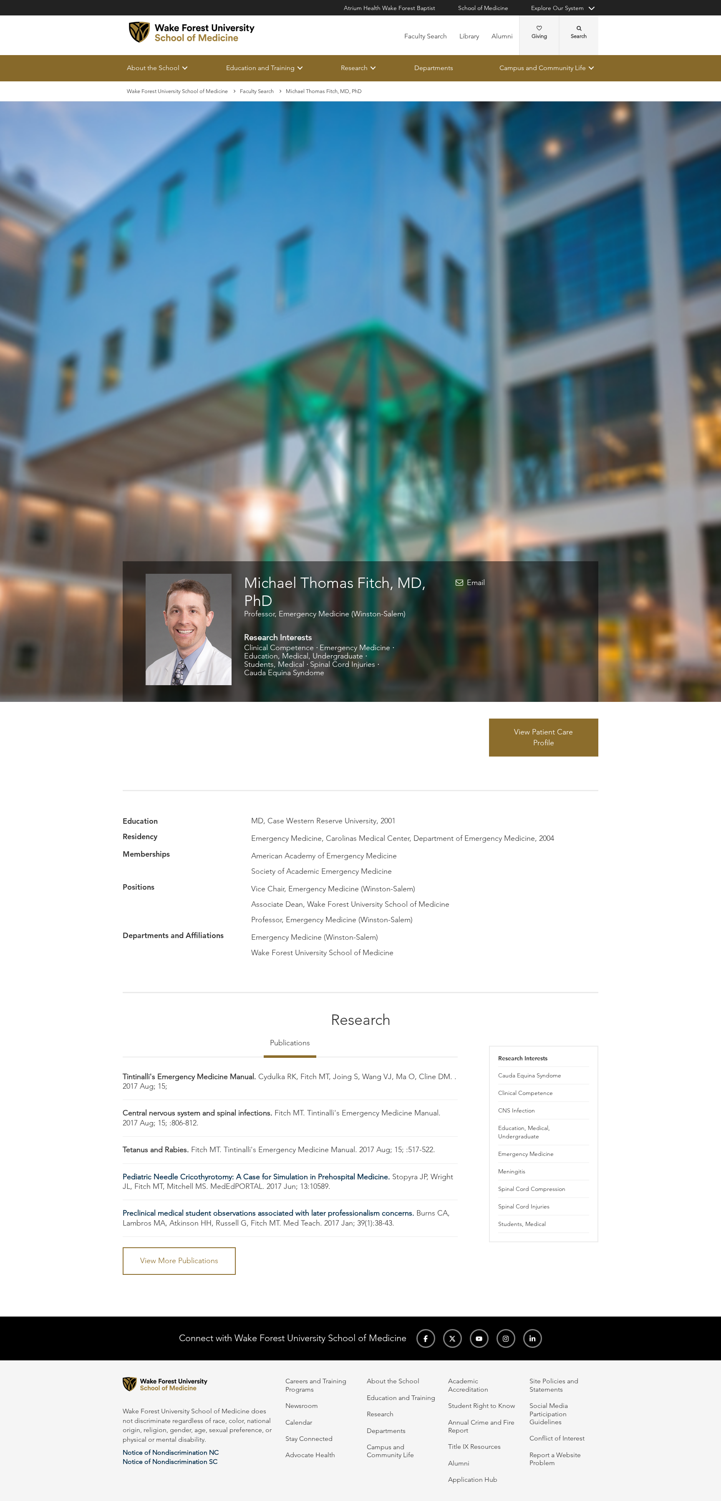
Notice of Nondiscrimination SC (170, 1462)
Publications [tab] (290, 1042)
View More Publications (179, 1260)
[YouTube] (479, 1338)
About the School (153, 68)
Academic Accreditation (468, 1385)
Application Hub (472, 1479)
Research (354, 68)
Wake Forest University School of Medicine (177, 91)
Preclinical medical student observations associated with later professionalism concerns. (268, 1213)
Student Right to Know (481, 1406)
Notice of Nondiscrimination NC (171, 1452)
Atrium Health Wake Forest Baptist (389, 8)
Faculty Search (425, 36)
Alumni (502, 36)
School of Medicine (483, 8)
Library (469, 36)
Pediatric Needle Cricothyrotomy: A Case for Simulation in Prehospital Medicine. (256, 1176)
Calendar (298, 1422)
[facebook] (425, 1338)
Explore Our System (557, 8)
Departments (433, 68)
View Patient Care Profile (543, 737)
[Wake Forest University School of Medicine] (192, 32)
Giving (539, 36)
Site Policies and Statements (553, 1385)
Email (476, 582)
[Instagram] (506, 1338)
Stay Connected (309, 1439)
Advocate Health (310, 1455)
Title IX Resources (474, 1447)
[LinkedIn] (532, 1338)
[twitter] (452, 1338)
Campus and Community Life (542, 68)
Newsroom (301, 1406)
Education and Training (260, 68)
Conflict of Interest (557, 1438)
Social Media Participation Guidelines (548, 1414)
